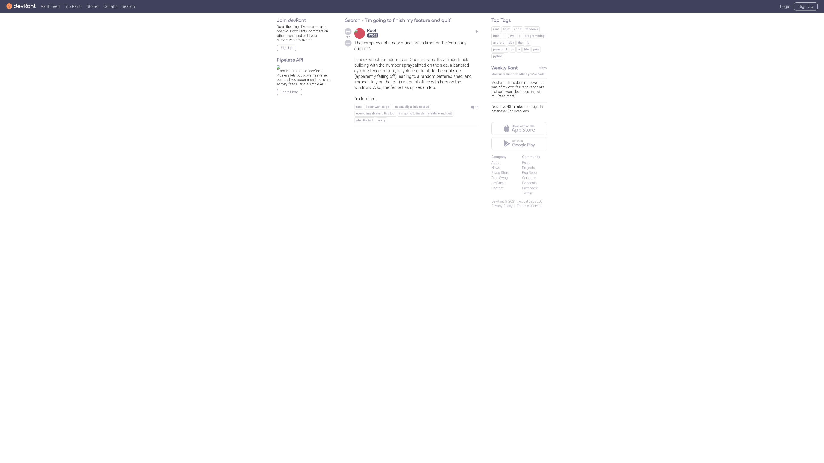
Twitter (527, 193)
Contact (497, 188)
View (543, 68)
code (517, 29)
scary (381, 120)
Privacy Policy (502, 206)
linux (506, 29)
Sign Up (805, 6)
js (512, 49)
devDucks (498, 183)
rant (359, 106)
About (495, 163)
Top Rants (73, 6)
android (498, 42)
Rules (526, 163)
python (498, 56)
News (495, 168)
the (520, 42)
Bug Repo (529, 173)
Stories (93, 6)
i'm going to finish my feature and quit (425, 113)
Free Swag (499, 178)
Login (785, 6)
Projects (528, 168)
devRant (497, 201)
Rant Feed (50, 6)
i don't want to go (377, 106)
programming (535, 36)
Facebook (530, 188)
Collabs (110, 6)
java (511, 36)
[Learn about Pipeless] (278, 66)
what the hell (364, 120)
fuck (496, 36)
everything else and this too (375, 113)
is (528, 42)
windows (532, 29)
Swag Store (500, 173)
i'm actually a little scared (411, 106)
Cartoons (529, 178)
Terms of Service (529, 206)
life (526, 49)
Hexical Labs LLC (529, 201)
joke (536, 49)
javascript (500, 49)
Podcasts (529, 183)
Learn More (289, 92)
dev (511, 42)
